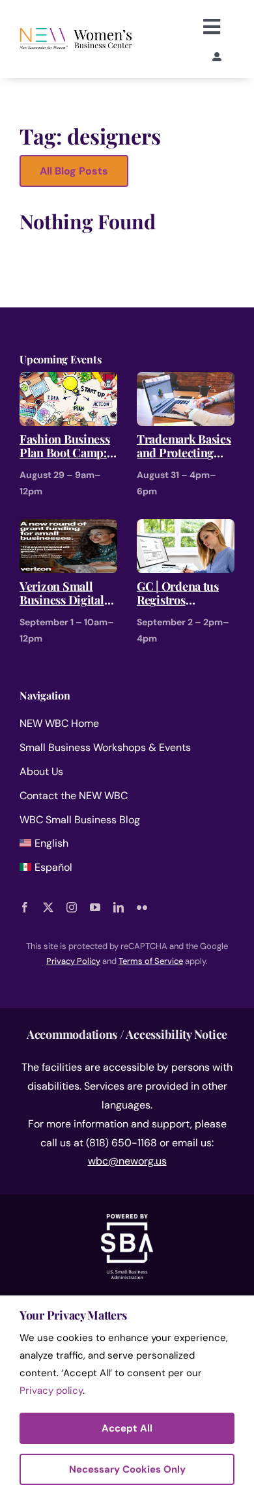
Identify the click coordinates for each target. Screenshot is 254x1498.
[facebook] (25, 907)
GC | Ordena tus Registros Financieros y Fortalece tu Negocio (178, 594)
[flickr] (142, 907)
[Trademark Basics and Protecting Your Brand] (185, 381)
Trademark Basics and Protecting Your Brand (184, 446)
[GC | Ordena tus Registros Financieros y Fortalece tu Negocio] (185, 528)
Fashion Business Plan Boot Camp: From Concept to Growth (65, 446)
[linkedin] (118, 907)
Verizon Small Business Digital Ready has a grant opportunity (64, 594)
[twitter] (48, 907)
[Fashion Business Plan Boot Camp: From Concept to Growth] (68, 381)
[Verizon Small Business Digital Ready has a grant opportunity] (68, 528)
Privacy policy (51, 1390)
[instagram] (71, 907)
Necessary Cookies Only (127, 1469)
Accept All (127, 1428)
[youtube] (95, 907)
